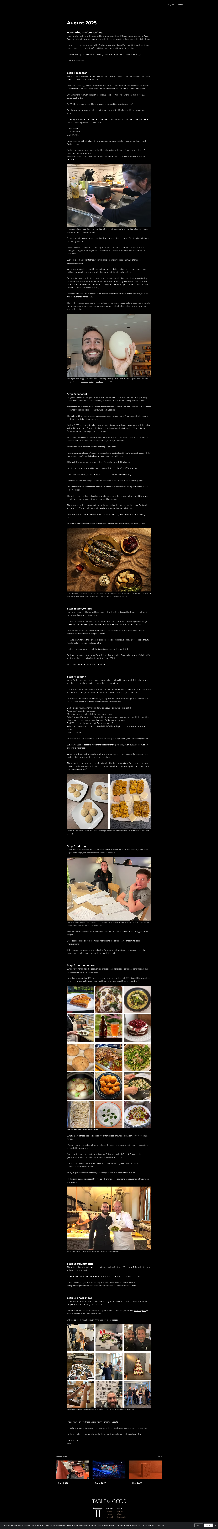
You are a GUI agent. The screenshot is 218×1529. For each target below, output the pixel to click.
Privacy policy (121, 1517)
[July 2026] (72, 1470)
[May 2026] (145, 1470)
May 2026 (137, 1483)
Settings (198, 1525)
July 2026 (63, 1483)
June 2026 (100, 1483)
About (119, 1514)
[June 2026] (109, 1470)
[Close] (215, 1525)
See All (160, 1456)
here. (162, 1525)
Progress (120, 1511)
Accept (208, 1525)
